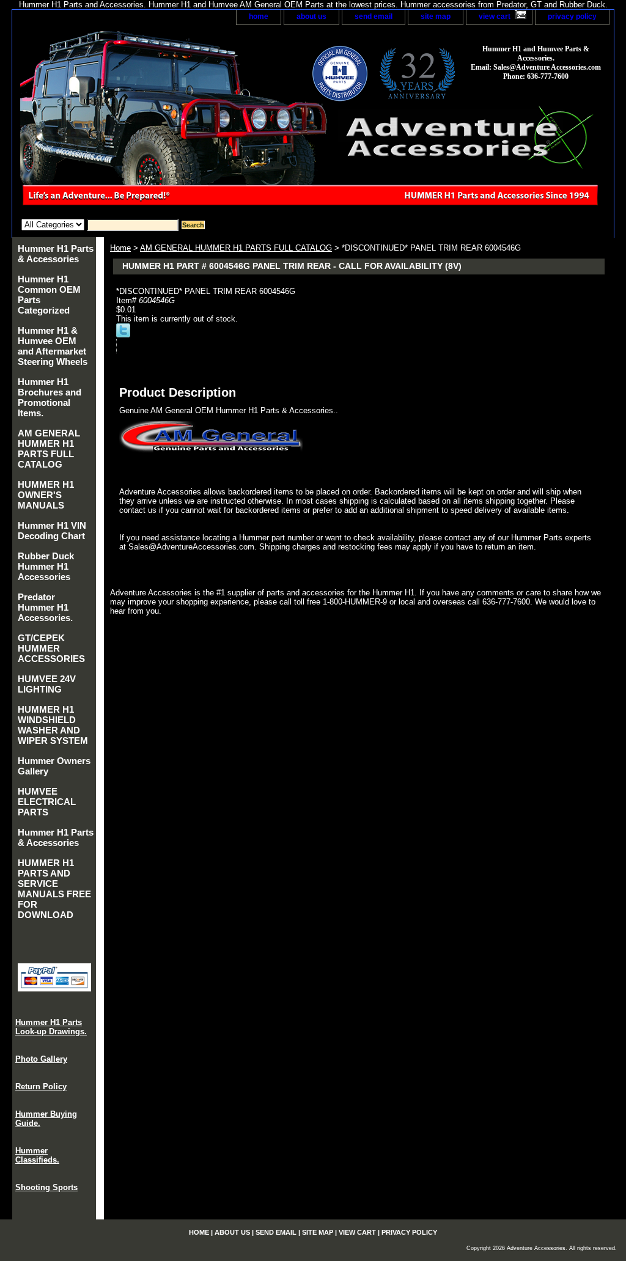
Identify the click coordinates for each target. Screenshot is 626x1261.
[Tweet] (123, 334)
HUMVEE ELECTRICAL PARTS (47, 801)
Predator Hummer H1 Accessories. (45, 607)
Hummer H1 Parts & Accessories (56, 253)
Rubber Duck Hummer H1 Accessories (46, 566)
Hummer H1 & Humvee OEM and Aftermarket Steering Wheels (52, 346)
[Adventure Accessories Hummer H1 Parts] (165, 122)
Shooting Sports (46, 1187)
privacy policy (572, 16)
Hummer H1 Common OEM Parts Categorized (49, 294)
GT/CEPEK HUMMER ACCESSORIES (51, 648)
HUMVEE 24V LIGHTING (47, 684)
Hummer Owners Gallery (54, 765)
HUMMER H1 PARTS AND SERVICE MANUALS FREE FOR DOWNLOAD (54, 889)
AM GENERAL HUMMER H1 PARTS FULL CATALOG (236, 247)
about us (311, 16)
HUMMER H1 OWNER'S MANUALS (46, 494)
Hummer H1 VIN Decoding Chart (52, 530)
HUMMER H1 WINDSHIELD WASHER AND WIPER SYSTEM (53, 725)
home (258, 16)
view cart (494, 16)
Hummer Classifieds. (37, 1155)
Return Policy (41, 1086)
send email (373, 16)
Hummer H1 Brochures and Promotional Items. (49, 397)
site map (436, 16)
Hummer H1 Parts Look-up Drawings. (51, 1027)
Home (120, 247)
